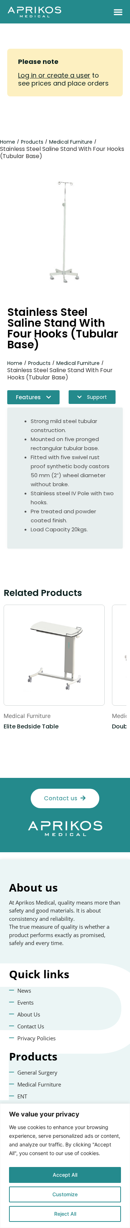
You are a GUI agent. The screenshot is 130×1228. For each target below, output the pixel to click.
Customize (65, 1194)
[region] (65, 1165)
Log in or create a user (54, 75)
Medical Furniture (70, 141)
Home (7, 141)
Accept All (65, 1175)
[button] (118, 12)
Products (32, 141)
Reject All (65, 1214)
